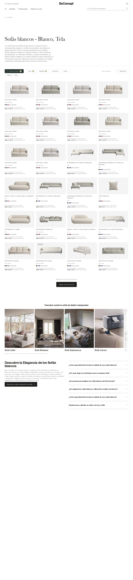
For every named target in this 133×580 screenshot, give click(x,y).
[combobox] (107, 9)
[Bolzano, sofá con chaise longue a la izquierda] (19, 186)
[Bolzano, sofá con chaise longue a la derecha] (82, 219)
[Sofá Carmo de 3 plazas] (113, 250)
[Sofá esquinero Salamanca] (51, 219)
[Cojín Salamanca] (113, 186)
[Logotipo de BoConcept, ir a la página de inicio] (66, 4)
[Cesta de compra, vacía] (127, 4)
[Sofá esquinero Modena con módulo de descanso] (113, 152)
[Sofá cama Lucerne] (19, 89)
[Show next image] (21, 95)
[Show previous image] (18, 95)
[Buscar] (127, 8)
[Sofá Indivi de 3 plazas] (19, 250)
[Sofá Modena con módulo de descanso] (82, 152)
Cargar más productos (66, 284)
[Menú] (5, 9)
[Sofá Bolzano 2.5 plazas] (19, 219)
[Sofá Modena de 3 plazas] (51, 250)
